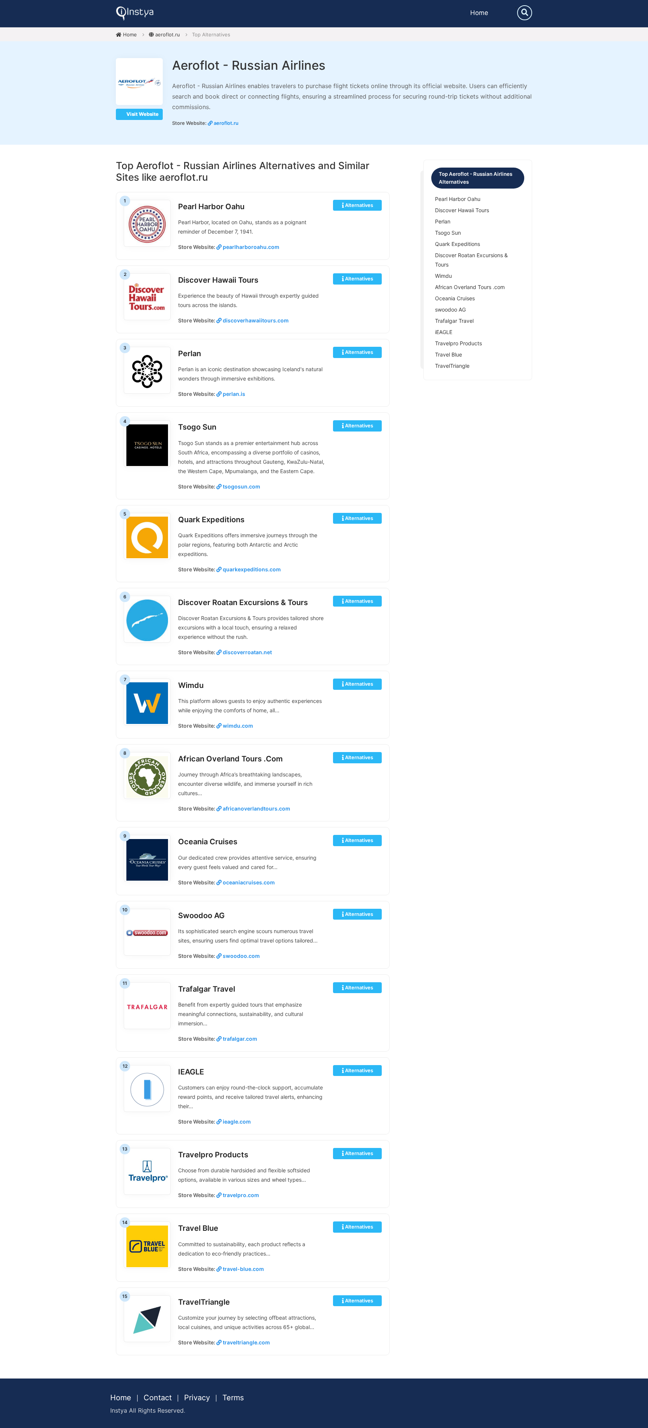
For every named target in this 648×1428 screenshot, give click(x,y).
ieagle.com (236, 1121)
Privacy (197, 1397)
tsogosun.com (241, 486)
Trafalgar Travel (206, 988)
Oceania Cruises (207, 841)
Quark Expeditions (211, 519)
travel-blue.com (243, 1269)
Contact (158, 1397)
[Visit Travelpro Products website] (147, 1172)
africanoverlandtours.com (256, 808)
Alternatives (358, 205)
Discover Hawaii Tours (218, 280)
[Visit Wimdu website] (147, 702)
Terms (233, 1397)
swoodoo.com (241, 956)
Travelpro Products (213, 1154)
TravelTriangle (204, 1302)
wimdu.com (237, 725)
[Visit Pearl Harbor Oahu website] (147, 224)
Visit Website (142, 114)
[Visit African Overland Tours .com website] (147, 776)
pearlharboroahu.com (250, 247)
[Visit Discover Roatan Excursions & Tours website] (147, 619)
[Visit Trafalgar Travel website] (147, 1006)
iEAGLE (191, 1071)
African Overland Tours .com (230, 758)
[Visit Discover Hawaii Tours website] (147, 297)
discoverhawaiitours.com (255, 320)
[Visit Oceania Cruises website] (147, 859)
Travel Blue (198, 1228)
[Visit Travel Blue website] (147, 1245)
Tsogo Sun (197, 427)
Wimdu (191, 685)
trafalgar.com (239, 1038)
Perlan (189, 353)
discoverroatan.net (247, 652)
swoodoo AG (201, 915)
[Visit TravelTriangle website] (147, 1319)
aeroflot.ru (167, 34)
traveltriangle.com (246, 1342)
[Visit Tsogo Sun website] (147, 444)
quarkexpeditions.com (251, 569)
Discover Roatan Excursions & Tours (243, 602)
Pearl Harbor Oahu (211, 206)
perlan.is (233, 394)
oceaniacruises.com (248, 882)
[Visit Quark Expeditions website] (147, 537)
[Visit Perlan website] (147, 371)
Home (479, 12)
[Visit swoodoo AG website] (147, 933)
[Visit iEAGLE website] (147, 1089)
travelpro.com (240, 1195)
